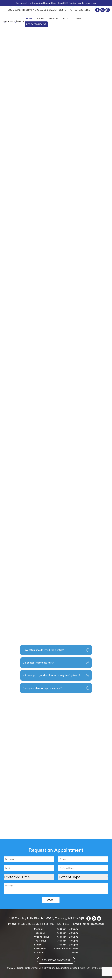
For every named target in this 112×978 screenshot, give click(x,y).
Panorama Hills (20, 610)
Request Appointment (56, 960)
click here (76, 2)
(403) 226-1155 (81, 9)
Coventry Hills (56, 610)
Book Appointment (36, 24)
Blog (66, 18)
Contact (78, 18)
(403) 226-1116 (59, 923)
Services (53, 18)
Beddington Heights (91, 610)
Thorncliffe (74, 619)
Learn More (22, 180)
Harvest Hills (38, 619)
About (40, 18)
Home (29, 18)
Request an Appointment (48, 402)
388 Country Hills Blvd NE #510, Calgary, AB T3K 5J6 (37, 9)
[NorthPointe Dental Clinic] (14, 21)
